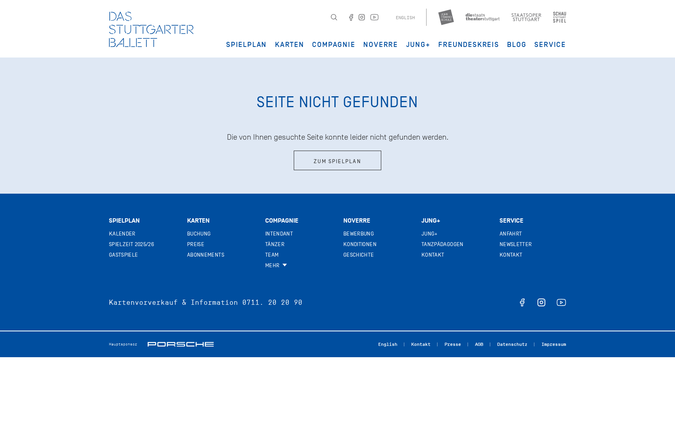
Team (272, 255)
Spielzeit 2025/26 (131, 244)
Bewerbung (358, 234)
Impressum (553, 344)
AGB (479, 344)
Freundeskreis (468, 44)
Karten (289, 44)
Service (550, 44)
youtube (561, 302)
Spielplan (246, 44)
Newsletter (516, 244)
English (405, 17)
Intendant (279, 234)
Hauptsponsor (123, 344)
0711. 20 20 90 (272, 302)
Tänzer (274, 244)
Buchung (199, 234)
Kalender (122, 234)
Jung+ (430, 221)
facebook (522, 302)
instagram (541, 302)
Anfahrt (511, 234)
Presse (453, 344)
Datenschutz (512, 344)
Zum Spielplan (337, 161)
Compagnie (333, 44)
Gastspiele (123, 255)
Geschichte (358, 255)
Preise (195, 244)
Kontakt (432, 255)
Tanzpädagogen (442, 244)
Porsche (181, 344)
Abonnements (205, 255)
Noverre (380, 44)
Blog (516, 44)
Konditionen (360, 244)
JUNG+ (418, 44)
